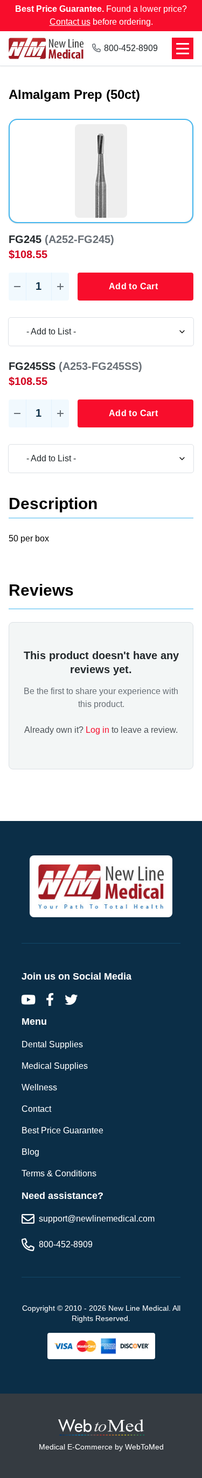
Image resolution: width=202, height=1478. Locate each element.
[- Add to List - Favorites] (101, 332)
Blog (30, 1151)
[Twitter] (71, 999)
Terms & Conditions (59, 1173)
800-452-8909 (131, 48)
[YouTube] (28, 999)
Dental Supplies (52, 1044)
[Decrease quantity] (17, 287)
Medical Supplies (55, 1065)
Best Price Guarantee (62, 1130)
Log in (97, 729)
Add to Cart (133, 286)
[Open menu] (182, 48)
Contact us (70, 21)
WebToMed (144, 1447)
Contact (36, 1108)
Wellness (39, 1087)
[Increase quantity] (60, 287)
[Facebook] (49, 999)
